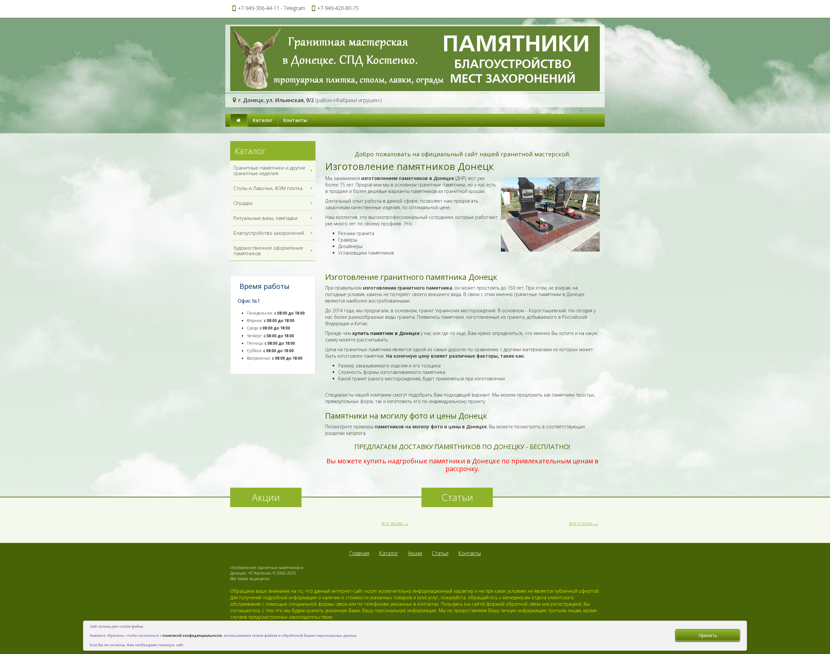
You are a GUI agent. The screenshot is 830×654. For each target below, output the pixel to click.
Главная (359, 553)
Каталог (262, 120)
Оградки (243, 203)
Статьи (440, 553)
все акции (392, 523)
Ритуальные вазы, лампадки (265, 218)
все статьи (580, 523)
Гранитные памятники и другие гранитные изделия (269, 170)
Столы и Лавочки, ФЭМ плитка (267, 188)
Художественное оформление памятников (268, 250)
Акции (415, 553)
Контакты (295, 120)
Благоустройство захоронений (268, 233)
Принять (707, 635)
